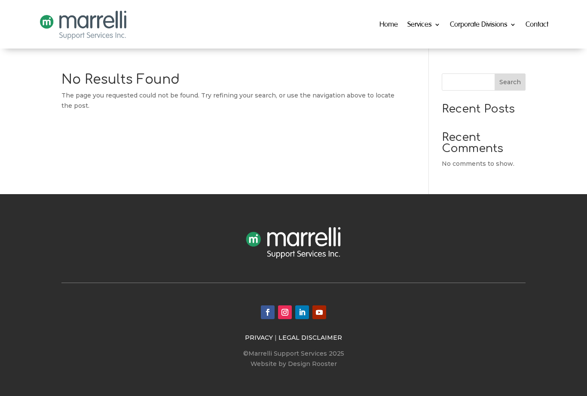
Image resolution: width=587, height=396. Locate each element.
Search (510, 82)
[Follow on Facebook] (268, 312)
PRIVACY (259, 337)
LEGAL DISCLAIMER (310, 337)
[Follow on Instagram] (285, 312)
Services (419, 24)
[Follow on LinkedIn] (302, 312)
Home (388, 24)
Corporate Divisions (479, 24)
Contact (537, 24)
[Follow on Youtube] (319, 312)
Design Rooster (312, 364)
